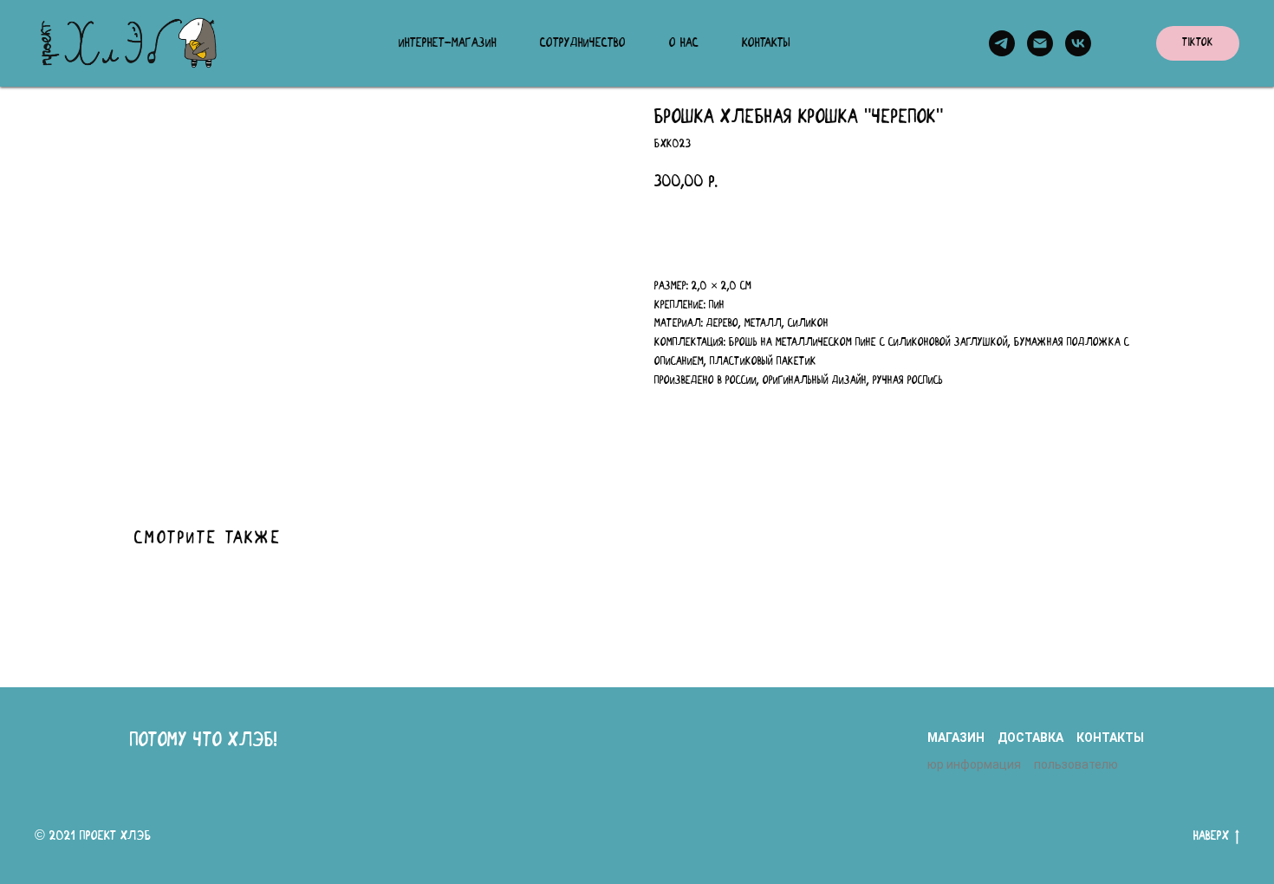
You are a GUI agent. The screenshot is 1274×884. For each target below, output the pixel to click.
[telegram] (1002, 43)
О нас (684, 43)
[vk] (1078, 43)
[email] (1040, 43)
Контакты (766, 43)
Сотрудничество (583, 43)
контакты (1110, 737)
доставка (1030, 737)
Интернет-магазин (448, 43)
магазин (956, 737)
